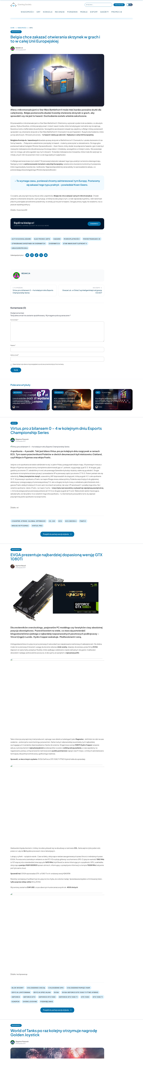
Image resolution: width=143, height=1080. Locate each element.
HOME (12, 28)
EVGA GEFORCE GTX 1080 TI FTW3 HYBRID (80, 992)
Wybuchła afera (23, 126)
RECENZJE (60, 12)
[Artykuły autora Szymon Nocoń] (12, 566)
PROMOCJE (116, 12)
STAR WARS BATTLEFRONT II (75, 243)
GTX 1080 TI (98, 997)
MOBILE (84, 12)
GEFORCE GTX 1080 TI (68, 997)
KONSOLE (47, 12)
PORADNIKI (72, 12)
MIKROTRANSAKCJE (91, 239)
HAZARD (57, 239)
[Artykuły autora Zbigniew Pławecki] (12, 440)
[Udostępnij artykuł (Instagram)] (32, 255)
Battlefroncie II (66, 140)
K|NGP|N (15, 1001)
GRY (39, 12)
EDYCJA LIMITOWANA (21, 992)
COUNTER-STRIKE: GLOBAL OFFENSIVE (29, 521)
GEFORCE (16, 997)
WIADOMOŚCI (27, 12)
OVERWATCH (54, 243)
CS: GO (52, 521)
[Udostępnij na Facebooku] (27, 255)
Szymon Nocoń (20, 565)
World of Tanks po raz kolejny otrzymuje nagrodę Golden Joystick (53, 1032)
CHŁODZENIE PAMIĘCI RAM (78, 988)
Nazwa (12, 345)
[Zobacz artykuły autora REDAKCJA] (12, 49)
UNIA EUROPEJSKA (20, 248)
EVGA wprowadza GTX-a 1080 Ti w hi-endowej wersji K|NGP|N (45, 873)
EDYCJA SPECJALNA (42, 992)
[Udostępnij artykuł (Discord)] (46, 255)
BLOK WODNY (18, 988)
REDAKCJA (19, 48)
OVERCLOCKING (30, 1001)
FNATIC (83, 521)
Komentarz (14, 320)
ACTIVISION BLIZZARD (21, 239)
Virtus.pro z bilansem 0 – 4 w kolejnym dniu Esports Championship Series (56, 430)
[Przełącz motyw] (129, 4)
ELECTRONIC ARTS (42, 239)
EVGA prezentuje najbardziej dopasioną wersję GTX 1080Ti (56, 556)
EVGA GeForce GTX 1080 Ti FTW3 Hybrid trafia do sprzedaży (62, 759)
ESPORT (94, 12)
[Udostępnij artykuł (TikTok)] (36, 255)
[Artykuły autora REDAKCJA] (16, 275)
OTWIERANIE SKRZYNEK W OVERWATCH (28, 243)
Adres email (14, 355)
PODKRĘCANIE (46, 1001)
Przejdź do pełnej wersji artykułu (56, 534)
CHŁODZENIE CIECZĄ (36, 988)
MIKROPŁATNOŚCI (72, 239)
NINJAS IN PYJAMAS (20, 526)
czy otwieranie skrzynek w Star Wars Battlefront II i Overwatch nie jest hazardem (50, 132)
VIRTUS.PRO (37, 526)
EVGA (56, 992)
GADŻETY (104, 12)
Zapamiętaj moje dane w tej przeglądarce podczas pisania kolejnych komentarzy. (38, 364)
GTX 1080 (85, 997)
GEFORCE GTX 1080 (47, 997)
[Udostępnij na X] (41, 255)
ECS (60, 521)
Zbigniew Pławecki (22, 439)
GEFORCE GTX (29, 997)
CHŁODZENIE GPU (56, 988)
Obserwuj (94, 223)
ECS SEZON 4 (70, 521)
